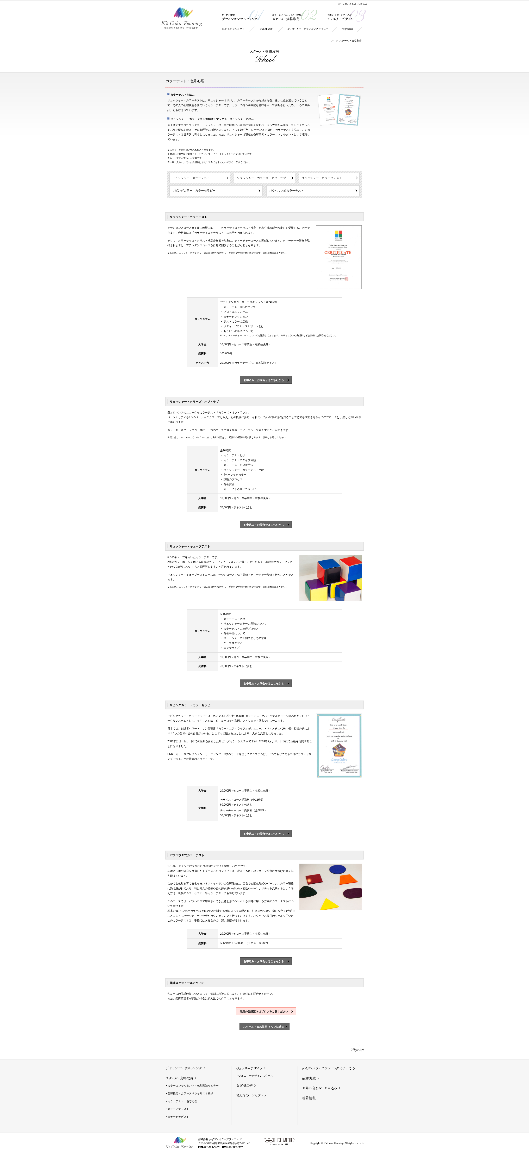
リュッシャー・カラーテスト (191, 178)
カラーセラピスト (178, 1116)
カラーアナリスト (178, 1108)
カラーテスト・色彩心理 (182, 1101)
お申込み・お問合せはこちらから (265, 380)
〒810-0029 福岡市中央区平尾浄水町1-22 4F (224, 1143)
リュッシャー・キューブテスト (321, 178)
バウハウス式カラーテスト (286, 190)
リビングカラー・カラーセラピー (194, 190)
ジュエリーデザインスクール (255, 1075)
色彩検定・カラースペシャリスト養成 (190, 1093)
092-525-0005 (211, 1147)
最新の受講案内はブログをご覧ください (265, 1011)
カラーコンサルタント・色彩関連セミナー (193, 1085)
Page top (357, 1049)
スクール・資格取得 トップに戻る (263, 1026)
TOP (331, 40)
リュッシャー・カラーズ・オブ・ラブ (261, 178)
